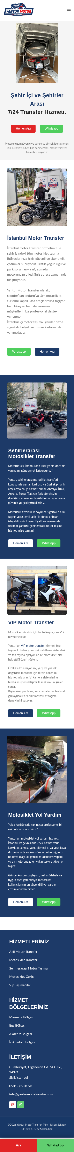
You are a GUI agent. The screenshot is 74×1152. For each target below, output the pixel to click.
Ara (18, 1145)
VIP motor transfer (33, 645)
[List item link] (37, 952)
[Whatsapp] (20, 1104)
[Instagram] (12, 1104)
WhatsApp (55, 1145)
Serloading (46, 1129)
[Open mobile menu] (69, 9)
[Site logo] (18, 9)
